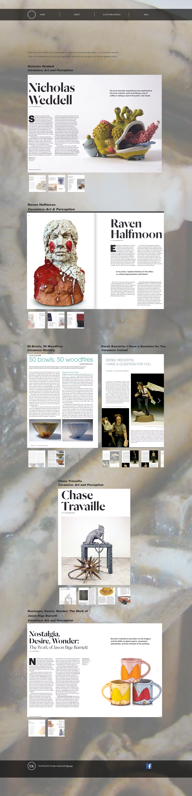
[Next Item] (157, 123)
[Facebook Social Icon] (149, 766)
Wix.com (69, 766)
